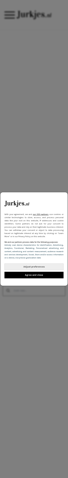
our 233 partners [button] (41, 214)
